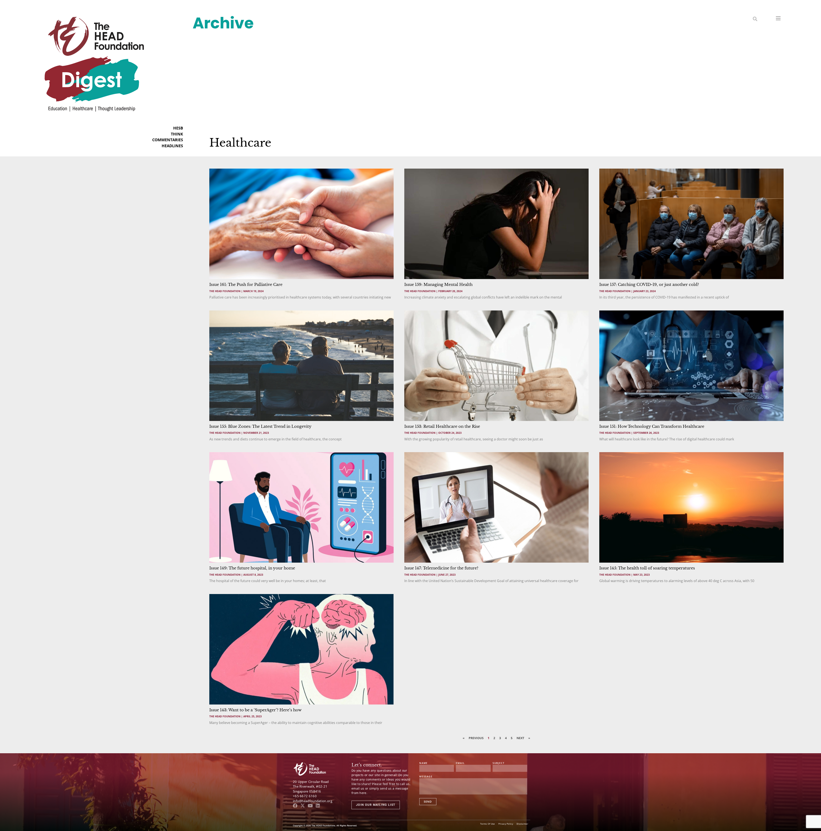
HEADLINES (172, 145)
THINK (177, 134)
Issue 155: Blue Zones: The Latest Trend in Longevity (260, 426)
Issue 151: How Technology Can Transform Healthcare (651, 426)
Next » (523, 738)
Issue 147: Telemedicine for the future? (441, 568)
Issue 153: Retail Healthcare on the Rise (442, 426)
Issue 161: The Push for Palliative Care (245, 284)
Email (460, 763)
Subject (499, 763)
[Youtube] (310, 805)
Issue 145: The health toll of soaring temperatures (647, 568)
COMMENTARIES (167, 139)
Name (423, 763)
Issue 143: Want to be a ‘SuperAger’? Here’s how (255, 710)
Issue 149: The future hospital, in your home (252, 568)
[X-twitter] (302, 805)
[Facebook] (295, 805)
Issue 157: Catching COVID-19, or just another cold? (649, 284)
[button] (755, 18)
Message (426, 776)
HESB (178, 128)
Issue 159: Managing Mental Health (438, 284)
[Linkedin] (317, 805)
